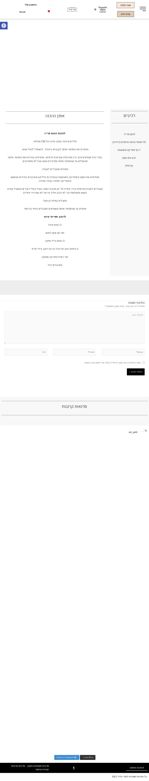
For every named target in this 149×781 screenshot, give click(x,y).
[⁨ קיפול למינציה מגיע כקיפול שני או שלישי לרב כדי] (74, 538)
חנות (22, 12)
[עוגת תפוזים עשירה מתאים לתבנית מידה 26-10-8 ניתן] (140, 595)
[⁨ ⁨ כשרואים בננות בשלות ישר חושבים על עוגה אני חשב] (107, 524)
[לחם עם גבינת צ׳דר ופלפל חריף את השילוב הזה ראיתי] (90, 556)
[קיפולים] (123, 441)
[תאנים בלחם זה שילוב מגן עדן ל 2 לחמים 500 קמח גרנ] (58, 497)
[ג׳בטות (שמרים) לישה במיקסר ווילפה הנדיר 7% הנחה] (8, 579)
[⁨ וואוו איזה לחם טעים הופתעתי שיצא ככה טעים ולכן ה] (41, 491)
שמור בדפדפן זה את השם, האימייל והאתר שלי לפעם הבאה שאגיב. (112, 362)
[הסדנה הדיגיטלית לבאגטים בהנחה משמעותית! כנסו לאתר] (25, 453)
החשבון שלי (31, 4)
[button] (36, 13)
